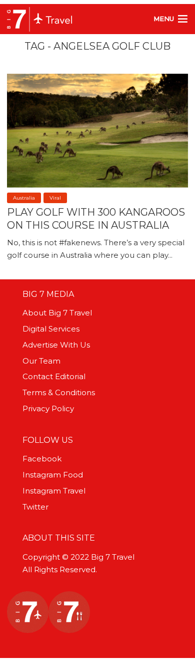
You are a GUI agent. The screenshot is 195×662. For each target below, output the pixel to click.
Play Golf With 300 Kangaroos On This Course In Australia (96, 218)
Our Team (41, 361)
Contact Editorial (54, 376)
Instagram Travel (54, 490)
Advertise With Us (56, 345)
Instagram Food (52, 474)
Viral (55, 198)
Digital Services (51, 329)
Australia (24, 198)
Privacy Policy (48, 408)
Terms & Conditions (58, 392)
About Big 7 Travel (57, 312)
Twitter (35, 507)
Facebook (42, 458)
